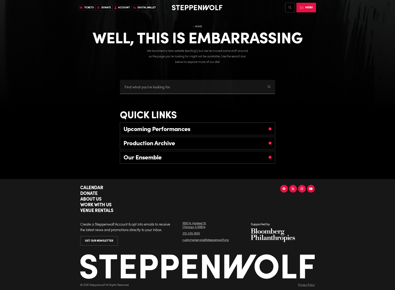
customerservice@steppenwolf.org (205, 240)
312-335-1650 (191, 233)
